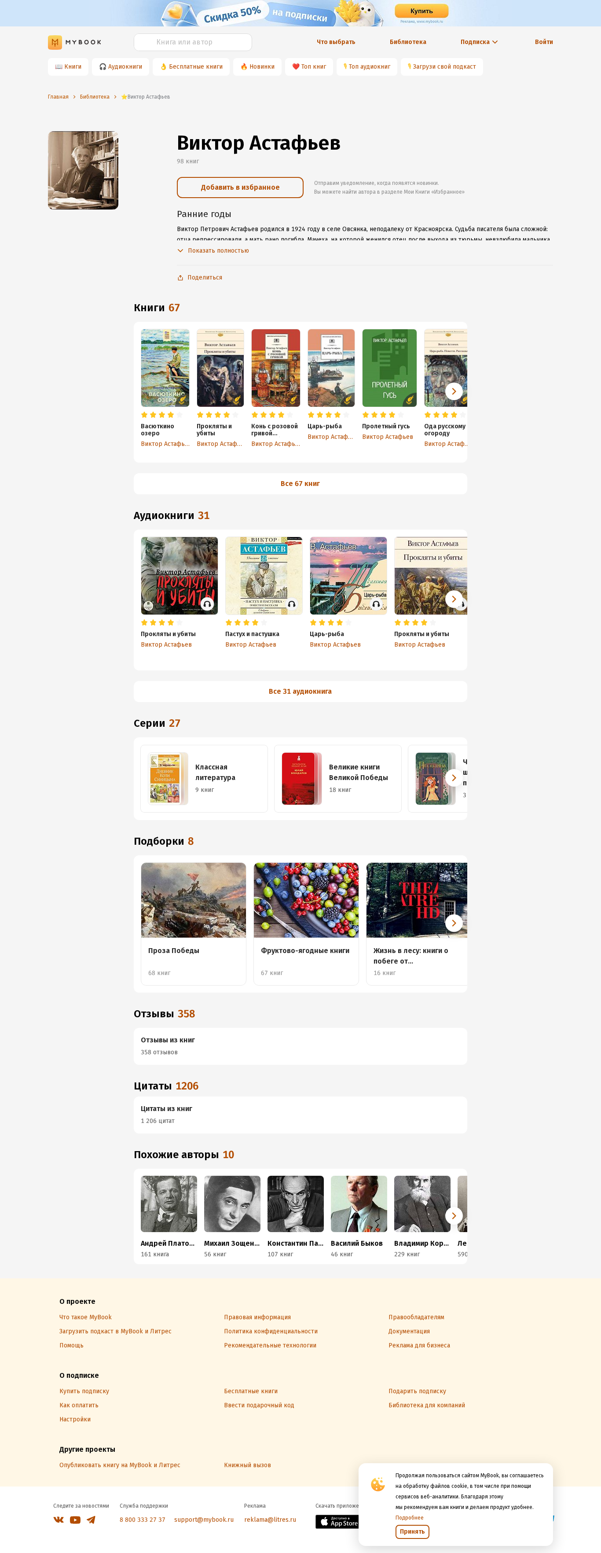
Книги (72, 66)
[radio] (144, 415)
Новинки (262, 66)
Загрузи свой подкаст (444, 66)
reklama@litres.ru (270, 1520)
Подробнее (410, 1518)
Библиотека (408, 42)
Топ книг (313, 66)
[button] (454, 391)
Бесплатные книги (196, 66)
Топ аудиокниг (369, 66)
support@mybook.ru (204, 1520)
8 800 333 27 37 (142, 1520)
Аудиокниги (125, 66)
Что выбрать (336, 42)
